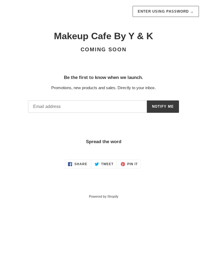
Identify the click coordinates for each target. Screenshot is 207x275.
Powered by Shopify (103, 196)
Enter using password (166, 11)
